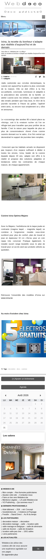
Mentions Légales (9, 500)
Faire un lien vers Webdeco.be (15, 497)
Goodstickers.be (9, 512)
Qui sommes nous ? (25, 502)
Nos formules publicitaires (26, 492)
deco (18, 369)
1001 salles (28, 531)
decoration (11, 369)
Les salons (9, 435)
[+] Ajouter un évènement (23, 379)
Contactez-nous (25, 495)
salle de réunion (9, 529)
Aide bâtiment (8, 509)
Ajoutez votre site (9, 495)
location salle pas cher (12, 531)
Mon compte (7, 492)
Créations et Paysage (27, 512)
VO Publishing (8, 502)
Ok (38, 549)
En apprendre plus (10, 554)
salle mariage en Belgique (14, 526)
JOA (18, 509)
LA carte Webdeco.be (29, 500)
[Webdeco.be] (23, 12)
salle (23, 524)
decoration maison (10, 521)
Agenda (23, 387)
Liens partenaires (10, 534)
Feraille (5, 514)
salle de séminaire (34, 526)
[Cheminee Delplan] (22, 479)
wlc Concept (27, 509)
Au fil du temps (30, 514)
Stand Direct (16, 514)
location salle (33, 524)
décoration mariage (11, 524)
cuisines (24, 369)
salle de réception (25, 529)
